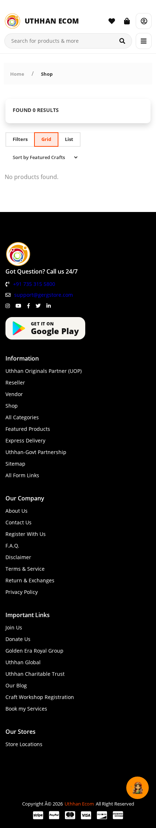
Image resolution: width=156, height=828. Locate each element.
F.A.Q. (12, 545)
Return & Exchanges (29, 580)
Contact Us (18, 522)
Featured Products (27, 428)
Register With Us (25, 533)
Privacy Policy (21, 591)
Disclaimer (18, 557)
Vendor (14, 394)
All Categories (22, 417)
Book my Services (26, 708)
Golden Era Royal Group (34, 650)
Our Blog (16, 685)
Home (17, 74)
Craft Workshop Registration (39, 697)
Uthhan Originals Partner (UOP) (43, 370)
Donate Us (17, 639)
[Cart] (127, 21)
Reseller (15, 382)
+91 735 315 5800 (34, 283)
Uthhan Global (23, 662)
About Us (16, 510)
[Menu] (144, 41)
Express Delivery (25, 440)
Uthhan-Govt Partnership (35, 452)
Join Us (13, 627)
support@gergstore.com (43, 294)
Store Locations (23, 744)
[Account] (144, 21)
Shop (47, 74)
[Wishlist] (111, 21)
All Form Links (22, 475)
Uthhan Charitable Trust (35, 673)
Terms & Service (25, 568)
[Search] (122, 41)
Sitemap (15, 463)
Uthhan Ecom (79, 803)
